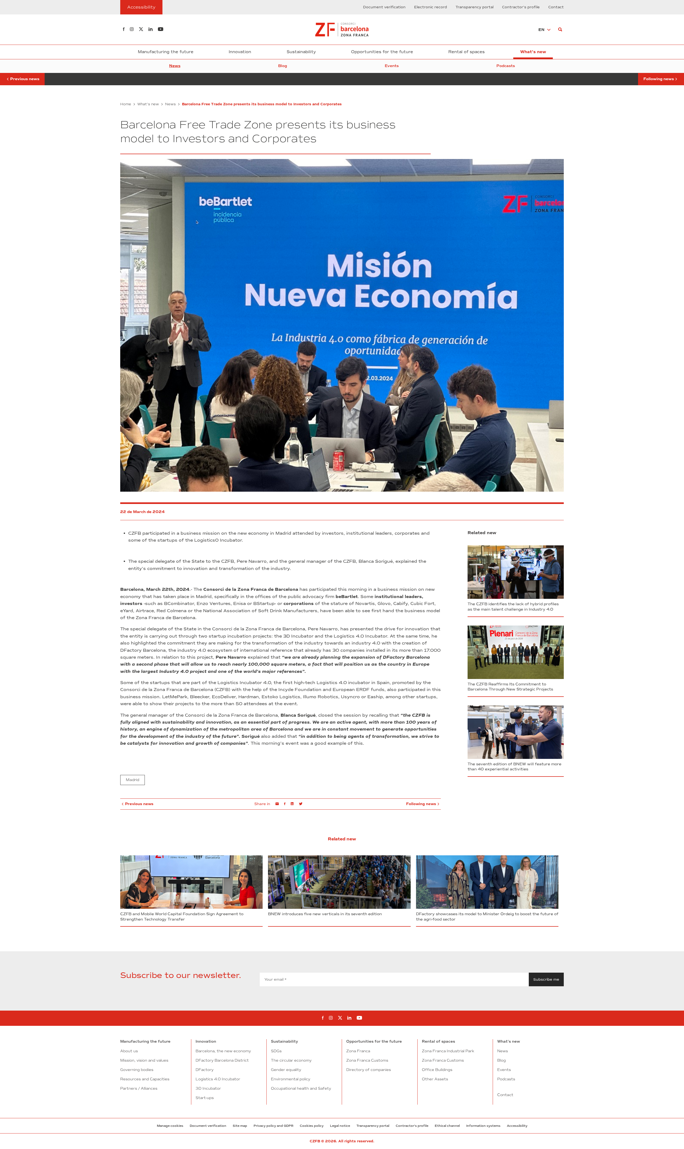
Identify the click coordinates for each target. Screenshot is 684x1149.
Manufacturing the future (165, 51)
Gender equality (286, 1070)
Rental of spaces (466, 51)
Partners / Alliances (138, 1088)
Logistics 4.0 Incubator (218, 1079)
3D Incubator (208, 1088)
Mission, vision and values (144, 1060)
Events (392, 66)
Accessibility (517, 1126)
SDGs (276, 1051)
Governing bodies (136, 1070)
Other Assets (435, 1079)
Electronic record (430, 7)
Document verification (384, 7)
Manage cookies (170, 1126)
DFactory (204, 1070)
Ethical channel (447, 1126)
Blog (282, 66)
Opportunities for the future (382, 51)
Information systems (483, 1126)
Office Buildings (437, 1070)
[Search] (560, 29)
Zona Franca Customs (367, 1060)
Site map (240, 1126)
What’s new (533, 51)
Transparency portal (474, 7)
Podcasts (505, 66)
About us (129, 1051)
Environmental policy (290, 1079)
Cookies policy (312, 1126)
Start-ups (205, 1098)
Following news (658, 77)
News (174, 66)
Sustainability (301, 51)
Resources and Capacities (144, 1079)
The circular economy (291, 1060)
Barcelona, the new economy (223, 1051)
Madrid (132, 780)
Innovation (240, 51)
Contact (556, 7)
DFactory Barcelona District (222, 1060)
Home (125, 104)
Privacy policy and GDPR (273, 1126)
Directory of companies (368, 1070)
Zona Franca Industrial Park (448, 1051)
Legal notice (340, 1126)
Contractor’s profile (521, 7)
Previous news (22, 77)
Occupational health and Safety (301, 1088)
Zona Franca (358, 1051)
